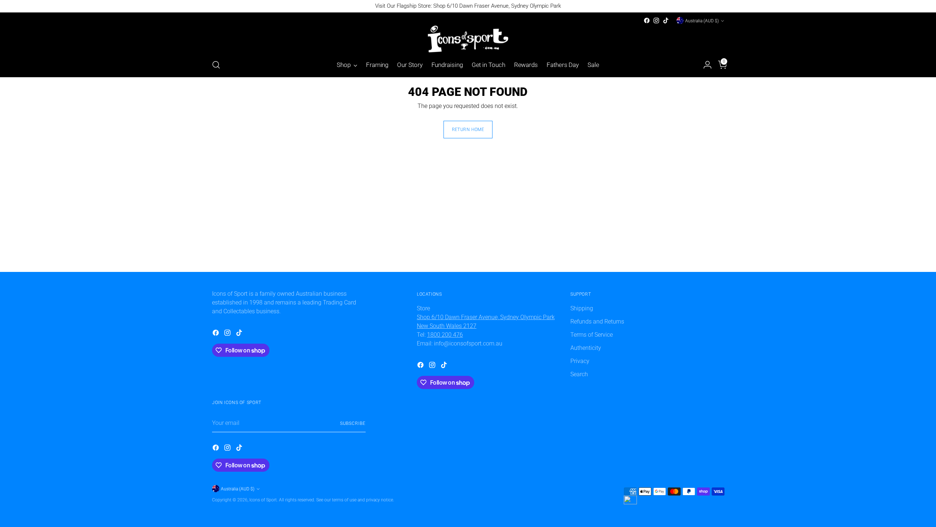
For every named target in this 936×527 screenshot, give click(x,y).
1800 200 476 (445, 334)
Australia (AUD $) (702, 20)
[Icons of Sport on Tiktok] (666, 20)
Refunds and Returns (597, 321)
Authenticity (585, 347)
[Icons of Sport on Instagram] (656, 20)
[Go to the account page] (704, 64)
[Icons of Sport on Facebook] (647, 20)
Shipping (581, 308)
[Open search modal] (216, 64)
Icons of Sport (263, 499)
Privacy (579, 361)
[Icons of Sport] (468, 39)
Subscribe (353, 423)
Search (579, 374)
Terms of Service (591, 334)
